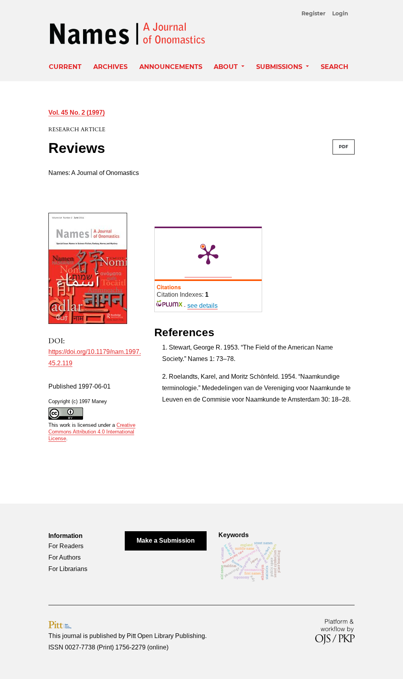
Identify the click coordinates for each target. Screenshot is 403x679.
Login (340, 13)
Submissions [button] (280, 67)
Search (334, 67)
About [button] (227, 67)
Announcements (170, 67)
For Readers (65, 546)
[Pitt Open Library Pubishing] (59, 624)
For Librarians (67, 569)
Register (313, 13)
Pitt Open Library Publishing (166, 635)
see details (202, 305)
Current (65, 67)
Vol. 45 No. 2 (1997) (76, 112)
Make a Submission (166, 540)
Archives (110, 67)
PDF (343, 146)
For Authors (64, 557)
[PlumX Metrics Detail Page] (208, 253)
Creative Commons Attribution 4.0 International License (91, 431)
